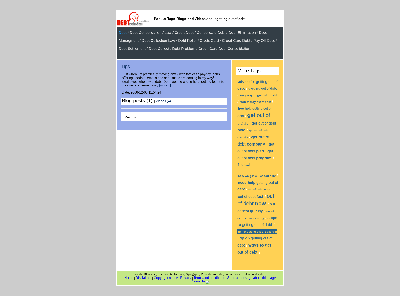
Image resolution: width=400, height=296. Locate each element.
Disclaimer (143, 278)
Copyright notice (166, 278)
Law (168, 33)
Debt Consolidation (145, 33)
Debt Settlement (132, 49)
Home (128, 278)
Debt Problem (183, 49)
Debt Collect (159, 49)
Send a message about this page (251, 278)
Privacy (185, 278)
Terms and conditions (209, 278)
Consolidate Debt (211, 33)
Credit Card (209, 40)
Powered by (198, 281)
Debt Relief (187, 40)
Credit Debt (184, 33)
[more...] (164, 85)
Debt (123, 33)
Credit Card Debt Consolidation (224, 49)
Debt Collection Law (158, 40)
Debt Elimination (242, 33)
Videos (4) (163, 101)
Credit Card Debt (236, 40)
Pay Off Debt (264, 40)
